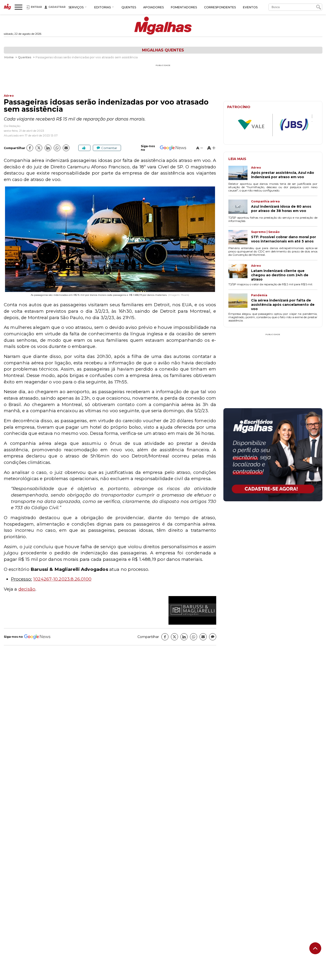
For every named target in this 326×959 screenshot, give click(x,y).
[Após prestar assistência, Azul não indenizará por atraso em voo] (239, 173)
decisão (26, 589)
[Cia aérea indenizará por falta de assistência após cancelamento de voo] (239, 302)
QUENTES (128, 7)
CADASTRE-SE (304, 424)
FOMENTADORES (184, 7)
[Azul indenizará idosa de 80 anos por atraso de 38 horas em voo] (239, 207)
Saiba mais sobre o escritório (273, 495)
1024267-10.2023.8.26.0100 (62, 579)
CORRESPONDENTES (220, 7)
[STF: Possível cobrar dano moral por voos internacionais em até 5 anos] (239, 237)
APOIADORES (153, 7)
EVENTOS (250, 7)
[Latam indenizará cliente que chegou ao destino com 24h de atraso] (239, 272)
